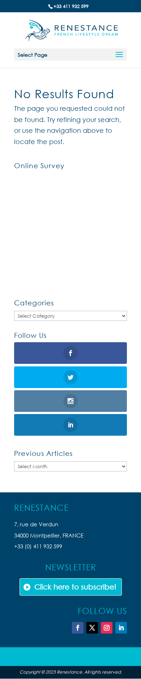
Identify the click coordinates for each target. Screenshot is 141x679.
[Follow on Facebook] (78, 628)
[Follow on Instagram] (106, 628)
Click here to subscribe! (75, 587)
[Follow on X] (92, 628)
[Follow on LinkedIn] (121, 628)
